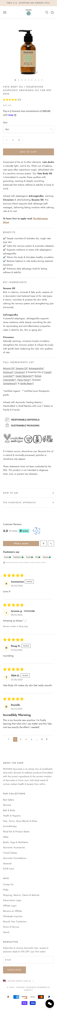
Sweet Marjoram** (24, 376)
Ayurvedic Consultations (14, 858)
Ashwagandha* (36, 368)
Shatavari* (8, 372)
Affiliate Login (10, 905)
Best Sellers (8, 799)
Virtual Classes (10, 852)
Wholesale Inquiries (12, 916)
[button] (10, 99)
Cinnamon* (19, 372)
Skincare (7, 805)
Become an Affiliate (12, 911)
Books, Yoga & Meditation (15, 842)
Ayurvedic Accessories (14, 847)
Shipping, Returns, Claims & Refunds (21, 895)
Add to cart (28, 151)
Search (6, 932)
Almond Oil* (8, 368)
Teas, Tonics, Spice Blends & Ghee (20, 821)
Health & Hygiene (12, 815)
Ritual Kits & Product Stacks (16, 831)
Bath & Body (9, 810)
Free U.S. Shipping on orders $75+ (28, 3)
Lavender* (8, 376)
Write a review (21, 543)
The (35, 218)
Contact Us (8, 884)
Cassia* (47, 372)
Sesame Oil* (22, 368)
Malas (5, 837)
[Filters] (43, 543)
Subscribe (14, 969)
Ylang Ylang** (24, 379)
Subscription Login (12, 900)
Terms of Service (11, 927)
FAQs (5, 889)
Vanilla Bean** (27, 383)
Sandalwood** (10, 383)
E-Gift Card (8, 868)
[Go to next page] (47, 739)
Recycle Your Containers (14, 921)
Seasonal (7, 863)
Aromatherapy (10, 826)
